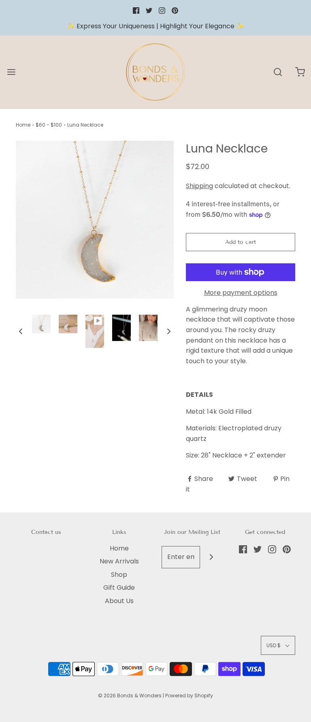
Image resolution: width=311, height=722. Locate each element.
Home (23, 124)
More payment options (240, 292)
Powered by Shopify (189, 695)
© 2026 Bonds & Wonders (130, 695)
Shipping (199, 186)
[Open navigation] (11, 72)
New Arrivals (119, 561)
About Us (119, 601)
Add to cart (240, 242)
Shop (119, 574)
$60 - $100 (49, 124)
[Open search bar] (277, 72)
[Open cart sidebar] (300, 72)
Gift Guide (119, 587)
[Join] (211, 557)
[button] (21, 331)
